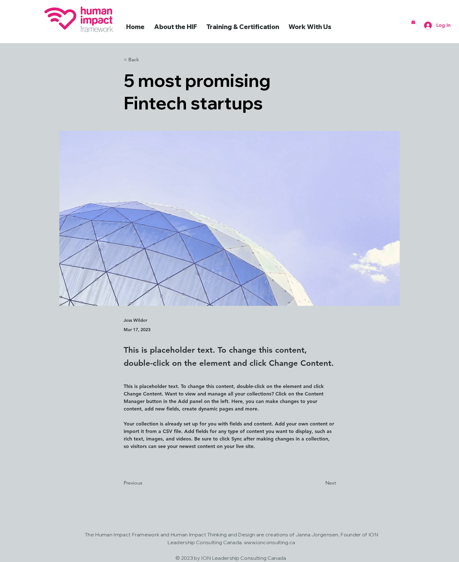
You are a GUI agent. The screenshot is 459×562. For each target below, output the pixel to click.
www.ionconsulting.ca (269, 542)
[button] (413, 21)
